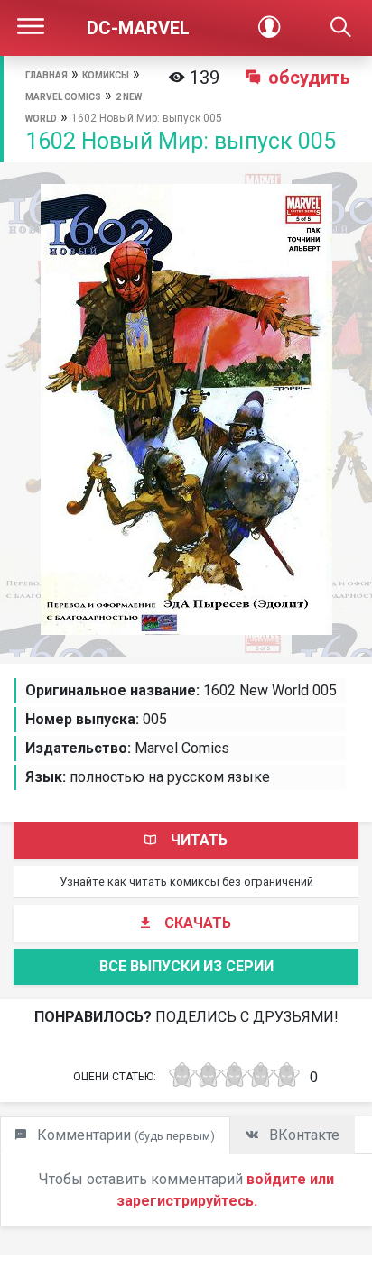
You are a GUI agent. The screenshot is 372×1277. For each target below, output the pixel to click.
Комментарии (124, 1135)
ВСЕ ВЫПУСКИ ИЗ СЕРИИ (186, 966)
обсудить (309, 77)
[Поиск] (341, 28)
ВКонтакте (302, 1135)
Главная (46, 75)
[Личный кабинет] (268, 28)
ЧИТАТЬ (199, 840)
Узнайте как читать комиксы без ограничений (186, 881)
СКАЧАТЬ (197, 923)
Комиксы (105, 75)
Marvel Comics (63, 97)
